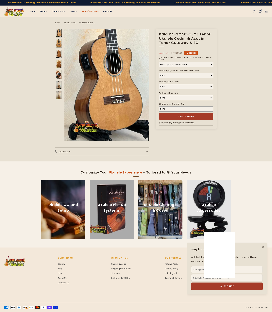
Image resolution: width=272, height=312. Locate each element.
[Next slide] (143, 85)
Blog (60, 268)
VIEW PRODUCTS (112, 223)
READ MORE (63, 223)
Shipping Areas (118, 264)
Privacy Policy (171, 268)
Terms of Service (173, 278)
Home (32, 11)
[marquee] (136, 3)
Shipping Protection (121, 268)
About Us (107, 11)
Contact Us (63, 282)
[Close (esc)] (263, 247)
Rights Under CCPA (120, 278)
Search (61, 264)
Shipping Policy (172, 273)
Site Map (115, 273)
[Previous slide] (70, 85)
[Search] (253, 11)
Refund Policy (171, 264)
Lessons (73, 11)
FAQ (60, 273)
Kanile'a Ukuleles (90, 11)
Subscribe (227, 286)
